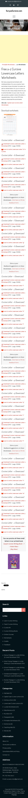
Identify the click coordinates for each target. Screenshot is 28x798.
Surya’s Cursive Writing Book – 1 (13, 544)
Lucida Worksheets (10, 707)
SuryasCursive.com (14, 10)
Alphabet (7, 693)
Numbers (7, 713)
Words (6, 731)
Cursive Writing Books (11, 631)
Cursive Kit (7, 627)
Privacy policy (7, 748)
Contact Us (6, 755)
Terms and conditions (9, 744)
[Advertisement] (14, 49)
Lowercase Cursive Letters (12, 703)
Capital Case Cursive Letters (12, 696)
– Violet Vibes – (14, 546)
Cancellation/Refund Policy (11, 751)
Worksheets (8, 638)
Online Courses (9, 634)
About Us (5, 741)
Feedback (7, 644)
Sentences (7, 724)
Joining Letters (8, 700)
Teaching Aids (8, 727)
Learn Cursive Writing (10, 621)
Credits (6, 641)
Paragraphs (7, 717)
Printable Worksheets (8, 64)
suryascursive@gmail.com (14, 1)
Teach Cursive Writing (11, 624)
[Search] (23, 610)
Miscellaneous (8, 710)
